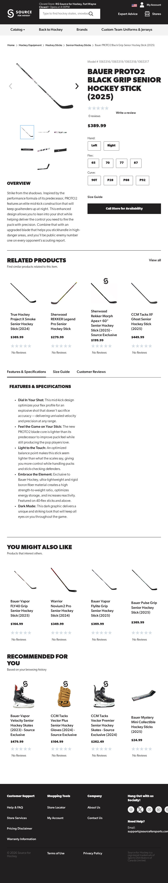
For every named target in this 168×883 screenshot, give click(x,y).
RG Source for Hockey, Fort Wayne (76, 3)
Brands (82, 29)
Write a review (126, 112)
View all (155, 260)
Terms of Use (56, 853)
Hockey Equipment (30, 45)
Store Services (17, 818)
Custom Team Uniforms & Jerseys (127, 29)
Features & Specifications (26, 372)
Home (11, 45)
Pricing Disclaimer (19, 828)
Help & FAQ (15, 807)
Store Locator (56, 807)
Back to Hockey (51, 29)
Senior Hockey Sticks (78, 45)
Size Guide (95, 197)
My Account (55, 818)
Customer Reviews (91, 372)
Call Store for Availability (124, 208)
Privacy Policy (92, 853)
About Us (94, 807)
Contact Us (95, 818)
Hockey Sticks (54, 45)
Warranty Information (21, 839)
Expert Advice (128, 14)
